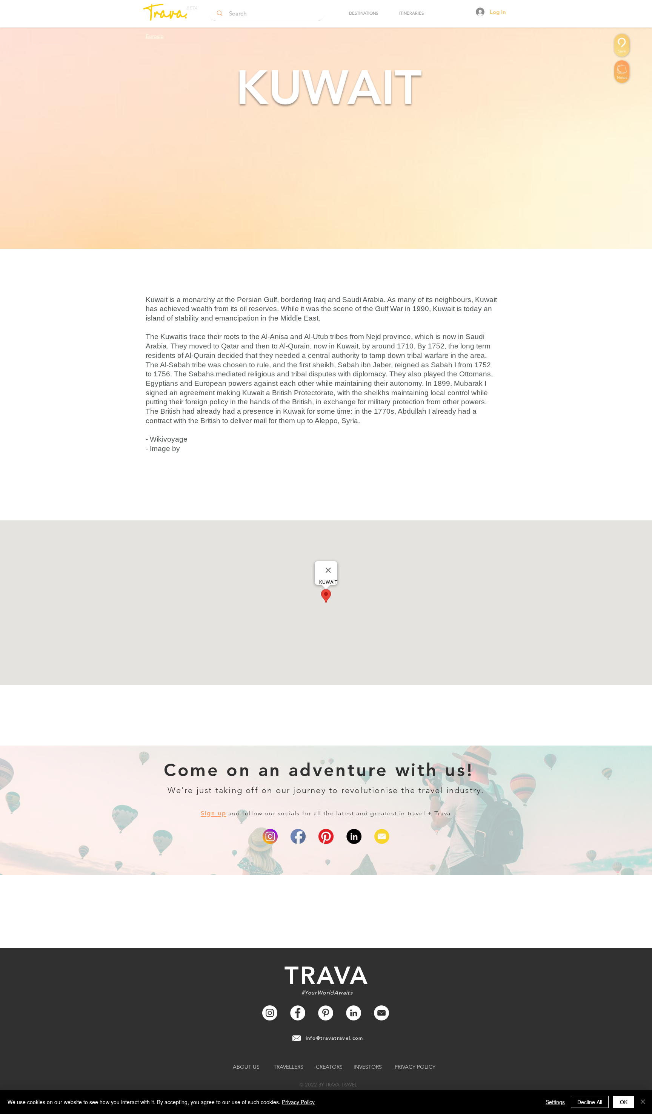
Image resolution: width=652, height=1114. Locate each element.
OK (623, 1102)
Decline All (589, 1102)
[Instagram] (269, 1012)
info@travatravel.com (334, 1038)
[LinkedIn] (353, 836)
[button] (363, 13)
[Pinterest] (326, 836)
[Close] (642, 1102)
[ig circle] (270, 836)
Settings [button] (555, 1102)
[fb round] (298, 836)
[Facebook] (297, 1012)
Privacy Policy (298, 1102)
